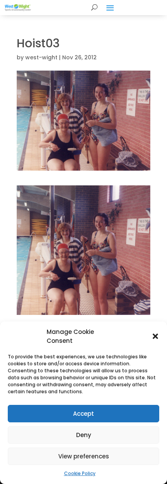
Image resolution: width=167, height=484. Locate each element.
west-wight (41, 57)
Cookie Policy (80, 473)
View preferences (83, 456)
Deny (83, 435)
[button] (155, 336)
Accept (83, 414)
